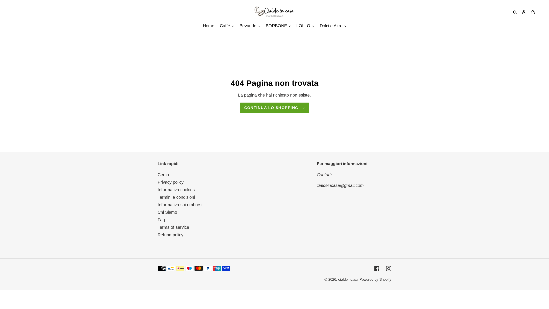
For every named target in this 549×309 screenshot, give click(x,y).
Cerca (163, 174)
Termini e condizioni (176, 197)
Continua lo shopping (271, 108)
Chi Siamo (167, 212)
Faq (161, 219)
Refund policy (170, 234)
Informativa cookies (176, 189)
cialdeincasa (348, 279)
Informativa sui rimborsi (180, 204)
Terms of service (173, 227)
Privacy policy (171, 182)
